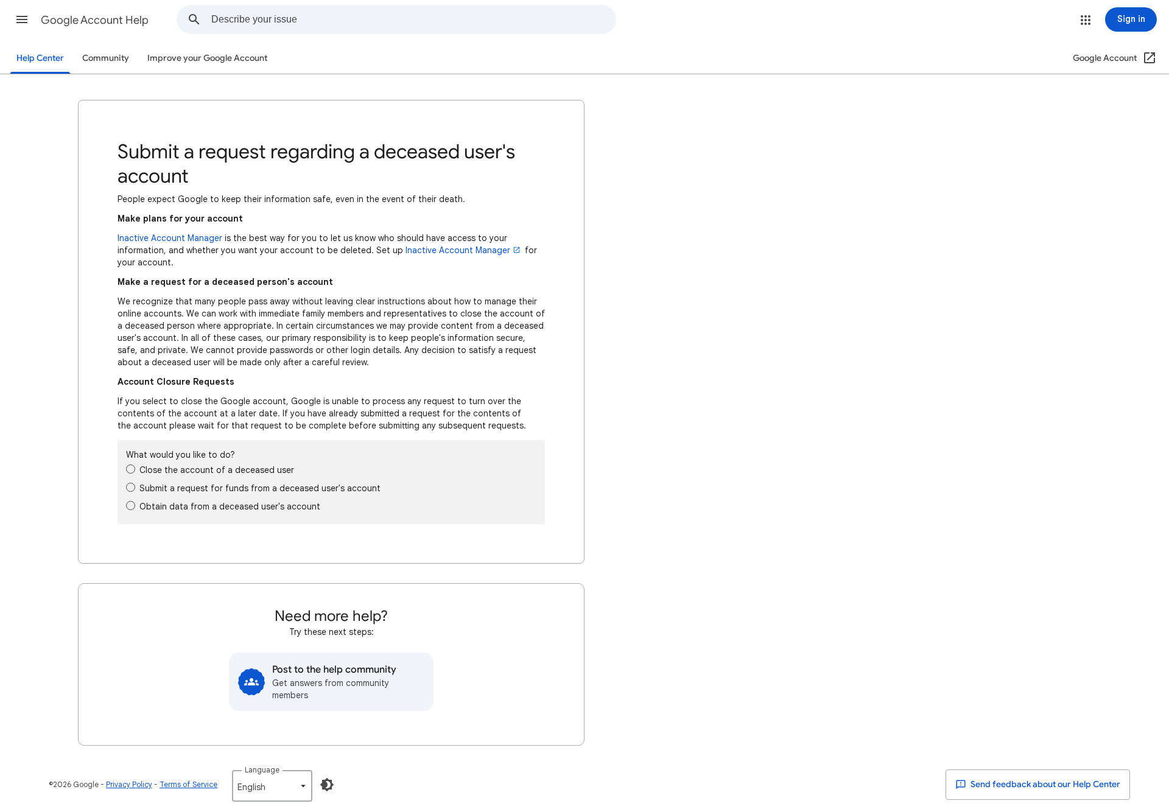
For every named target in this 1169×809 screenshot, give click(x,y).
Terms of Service (188, 784)
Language (262, 769)
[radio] (130, 469)
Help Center (40, 58)
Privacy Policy (129, 784)
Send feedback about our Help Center (1044, 784)
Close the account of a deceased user (216, 469)
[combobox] (413, 19)
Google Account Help (95, 20)
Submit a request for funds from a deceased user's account (260, 488)
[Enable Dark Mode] (327, 784)
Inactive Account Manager (170, 238)
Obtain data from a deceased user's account (229, 506)
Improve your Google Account (207, 58)
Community (105, 58)
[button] (22, 19)
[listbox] (272, 786)
